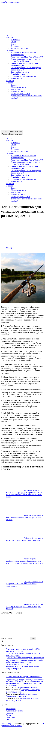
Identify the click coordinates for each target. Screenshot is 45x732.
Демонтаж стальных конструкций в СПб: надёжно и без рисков (23, 650)
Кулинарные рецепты (19, 48)
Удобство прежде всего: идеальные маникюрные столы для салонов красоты (24, 517)
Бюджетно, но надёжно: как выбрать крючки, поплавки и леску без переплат (24, 606)
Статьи (13, 42)
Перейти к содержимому (11, 2)
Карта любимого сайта (20, 72)
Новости (9, 713)
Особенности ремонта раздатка (23, 76)
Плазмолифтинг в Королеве (17, 664)
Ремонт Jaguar (16, 78)
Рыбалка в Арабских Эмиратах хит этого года (21, 695)
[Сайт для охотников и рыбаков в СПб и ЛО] (22, 31)
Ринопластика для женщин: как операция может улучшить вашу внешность (24, 683)
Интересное (15, 40)
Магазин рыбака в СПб (20, 94)
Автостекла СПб (17, 70)
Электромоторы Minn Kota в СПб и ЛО (27, 57)
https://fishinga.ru (7, 724)
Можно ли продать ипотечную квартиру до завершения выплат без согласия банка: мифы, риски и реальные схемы (24, 493)
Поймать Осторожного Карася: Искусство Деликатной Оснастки (24, 539)
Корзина (14, 85)
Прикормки (15, 46)
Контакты (10, 81)
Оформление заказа (19, 87)
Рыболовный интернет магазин (23, 53)
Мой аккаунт (16, 89)
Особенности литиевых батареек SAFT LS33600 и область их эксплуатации (24, 584)
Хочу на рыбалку (18, 91)
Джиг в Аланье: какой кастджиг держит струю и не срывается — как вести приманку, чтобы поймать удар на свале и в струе (25, 660)
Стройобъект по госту (20, 74)
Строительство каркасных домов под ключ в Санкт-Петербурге (26, 60)
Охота (13, 44)
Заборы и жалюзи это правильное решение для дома (24, 64)
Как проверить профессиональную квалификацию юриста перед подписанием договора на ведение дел (24, 561)
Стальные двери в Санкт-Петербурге (26, 68)
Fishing (9, 248)
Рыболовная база (17, 55)
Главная (9, 35)
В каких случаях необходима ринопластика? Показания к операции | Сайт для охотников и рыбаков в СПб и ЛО (25, 679)
